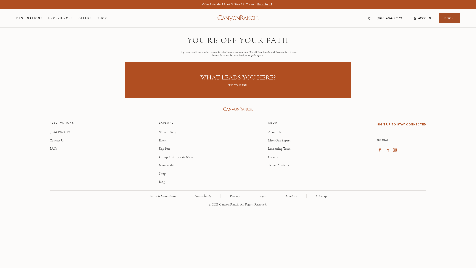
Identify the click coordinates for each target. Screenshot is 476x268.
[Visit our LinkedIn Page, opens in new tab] (387, 150)
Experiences (60, 18)
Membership (167, 165)
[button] (420, 18)
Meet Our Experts (280, 140)
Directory (290, 196)
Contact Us (57, 140)
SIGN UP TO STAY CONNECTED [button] (401, 124)
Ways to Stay (167, 132)
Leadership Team (279, 148)
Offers (85, 18)
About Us (274, 132)
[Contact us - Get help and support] (369, 18)
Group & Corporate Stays (176, 157)
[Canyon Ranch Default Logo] (238, 18)
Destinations (29, 18)
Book (449, 18)
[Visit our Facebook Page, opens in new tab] (379, 150)
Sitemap (321, 196)
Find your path (238, 85)
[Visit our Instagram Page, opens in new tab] (395, 150)
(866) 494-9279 (60, 132)
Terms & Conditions (162, 196)
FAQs (53, 148)
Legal (262, 196)
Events (163, 140)
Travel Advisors (278, 165)
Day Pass (164, 148)
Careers (273, 157)
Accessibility (203, 196)
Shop (102, 18)
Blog (162, 182)
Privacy (235, 196)
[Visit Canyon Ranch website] (238, 109)
